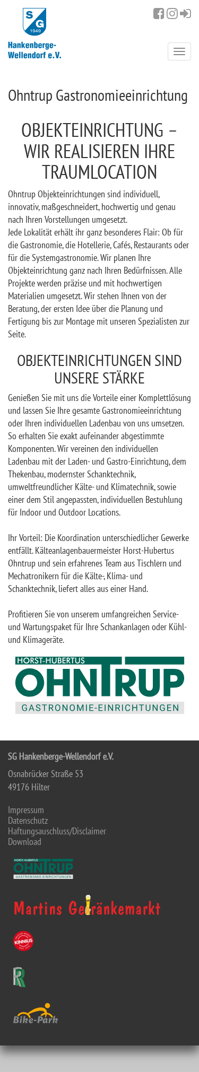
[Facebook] (159, 13)
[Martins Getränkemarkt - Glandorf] (99, 905)
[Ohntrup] (99, 868)
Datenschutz (28, 820)
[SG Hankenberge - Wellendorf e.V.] (34, 33)
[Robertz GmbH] (99, 977)
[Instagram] (172, 13)
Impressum (26, 810)
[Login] (185, 13)
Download (24, 841)
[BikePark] (99, 1013)
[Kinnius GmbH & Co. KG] (99, 941)
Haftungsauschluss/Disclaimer (57, 831)
